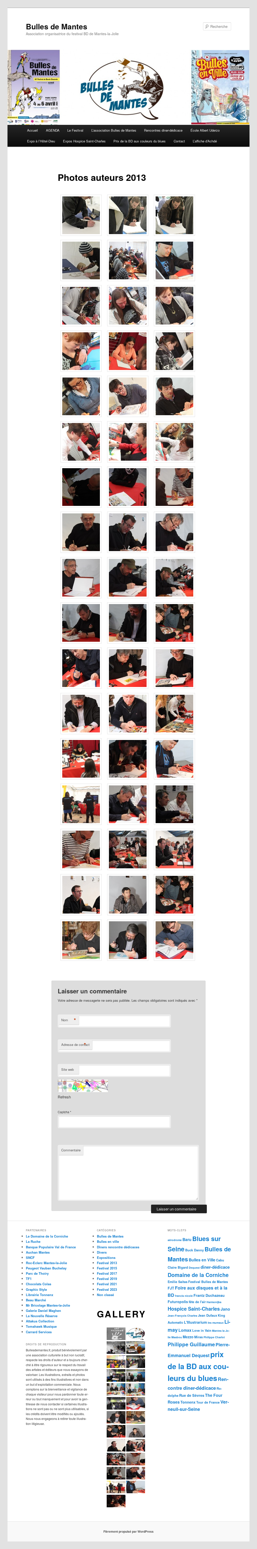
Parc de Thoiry (37, 1273)
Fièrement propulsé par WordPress (128, 1531)
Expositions (106, 1257)
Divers (102, 1252)
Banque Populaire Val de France (51, 1247)
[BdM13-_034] (81, 732)
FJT (171, 1288)
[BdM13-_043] (81, 868)
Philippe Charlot (214, 1337)
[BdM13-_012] (174, 370)
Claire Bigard (178, 1267)
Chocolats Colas (38, 1283)
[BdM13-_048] (174, 914)
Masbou (176, 1337)
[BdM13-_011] (127, 370)
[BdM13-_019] (81, 506)
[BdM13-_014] (127, 415)
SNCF (30, 1257)
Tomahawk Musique (41, 1326)
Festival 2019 (107, 1278)
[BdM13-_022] (81, 551)
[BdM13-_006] (174, 279)
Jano (225, 1309)
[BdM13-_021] (174, 506)
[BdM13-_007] (81, 325)
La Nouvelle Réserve (41, 1315)
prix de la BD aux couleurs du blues (198, 1366)
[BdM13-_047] (127, 914)
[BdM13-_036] (174, 732)
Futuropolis (178, 1301)
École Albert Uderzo (205, 130)
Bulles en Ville (202, 1260)
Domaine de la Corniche (198, 1274)
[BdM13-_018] (174, 461)
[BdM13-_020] (127, 506)
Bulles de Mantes (56, 26)
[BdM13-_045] (174, 868)
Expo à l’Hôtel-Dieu (41, 141)
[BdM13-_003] (174, 234)
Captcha (63, 1112)
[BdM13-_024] (174, 551)
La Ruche (33, 1241)
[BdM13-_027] (174, 597)
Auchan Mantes (38, 1252)
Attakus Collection (40, 1321)
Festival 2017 (107, 1273)
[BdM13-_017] (127, 461)
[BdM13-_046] (81, 914)
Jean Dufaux (207, 1315)
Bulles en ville (108, 1241)
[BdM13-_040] (81, 823)
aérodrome (175, 1240)
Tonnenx (188, 1402)
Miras (198, 1337)
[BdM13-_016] (81, 461)
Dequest (194, 1267)
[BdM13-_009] (174, 325)
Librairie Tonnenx (39, 1294)
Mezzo (188, 1336)
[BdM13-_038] (127, 778)
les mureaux (216, 1322)
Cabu (220, 1260)
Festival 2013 (107, 1262)
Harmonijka (214, 1302)
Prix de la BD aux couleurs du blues (139, 141)
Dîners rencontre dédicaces (118, 1247)
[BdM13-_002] (127, 234)
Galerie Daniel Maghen (43, 1310)
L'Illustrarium (195, 1322)
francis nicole (184, 1296)
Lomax (184, 1330)
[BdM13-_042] (174, 823)
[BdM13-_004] (81, 279)
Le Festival (75, 130)
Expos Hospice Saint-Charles (84, 141)
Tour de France (208, 1402)
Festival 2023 (107, 1289)
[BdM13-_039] (174, 778)
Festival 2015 (107, 1268)
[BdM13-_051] (174, 959)
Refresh (64, 1096)
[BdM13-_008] (127, 325)
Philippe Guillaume (191, 1344)
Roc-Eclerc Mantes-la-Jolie (46, 1262)
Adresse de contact (75, 1045)
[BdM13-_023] (127, 551)
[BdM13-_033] (174, 687)
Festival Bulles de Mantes (208, 1281)
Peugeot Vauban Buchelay (46, 1268)
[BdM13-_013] (81, 415)
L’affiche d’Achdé (205, 141)
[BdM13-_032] (127, 687)
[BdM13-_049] (81, 959)
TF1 (29, 1278)
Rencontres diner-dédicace (163, 130)
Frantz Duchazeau (209, 1295)
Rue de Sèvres (191, 1395)
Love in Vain (201, 1330)
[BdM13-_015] (174, 415)
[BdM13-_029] (127, 642)
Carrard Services (39, 1331)
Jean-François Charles (182, 1315)
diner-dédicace (215, 1267)
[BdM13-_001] (81, 234)
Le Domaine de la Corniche (47, 1236)
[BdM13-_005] (127, 279)
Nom (68, 1020)
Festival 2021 (107, 1283)
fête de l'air (197, 1302)
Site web (67, 1069)
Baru (186, 1239)
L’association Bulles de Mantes (113, 130)
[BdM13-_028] (81, 642)
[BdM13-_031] (81, 687)
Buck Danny (194, 1250)
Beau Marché (36, 1300)
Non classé (105, 1294)
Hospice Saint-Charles (194, 1308)
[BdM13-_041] (127, 823)
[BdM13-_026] (127, 597)
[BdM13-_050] (127, 959)
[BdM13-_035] (127, 732)
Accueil (32, 130)
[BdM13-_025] (81, 597)
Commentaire (71, 1150)
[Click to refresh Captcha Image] (83, 1086)
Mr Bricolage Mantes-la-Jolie (48, 1305)
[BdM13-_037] (81, 778)
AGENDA (52, 130)
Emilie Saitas (177, 1281)
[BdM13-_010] (81, 370)
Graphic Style (36, 1289)
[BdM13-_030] (174, 642)
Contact (179, 141)
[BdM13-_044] (127, 868)
